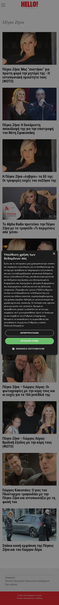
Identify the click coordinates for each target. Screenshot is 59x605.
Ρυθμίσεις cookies (37, 322)
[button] (30, 349)
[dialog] (29, 302)
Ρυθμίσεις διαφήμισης (35, 315)
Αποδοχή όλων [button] (29, 341)
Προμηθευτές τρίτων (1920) (29, 289)
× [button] (54, 254)
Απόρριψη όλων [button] (29, 333)
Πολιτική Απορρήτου (14, 325)
